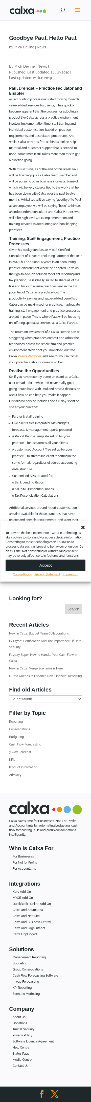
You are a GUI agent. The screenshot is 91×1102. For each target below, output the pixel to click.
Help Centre (21, 1047)
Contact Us (20, 1066)
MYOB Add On (23, 898)
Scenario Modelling (26, 994)
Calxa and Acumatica (28, 910)
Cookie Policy (22, 574)
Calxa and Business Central (32, 922)
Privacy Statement (47, 574)
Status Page (21, 1053)
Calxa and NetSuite (26, 916)
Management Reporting (29, 957)
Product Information (23, 767)
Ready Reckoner (29, 356)
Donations (20, 1023)
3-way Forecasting (26, 981)
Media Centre (22, 1059)
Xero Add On (22, 891)
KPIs (12, 759)
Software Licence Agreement (33, 1041)
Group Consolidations (28, 969)
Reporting (16, 721)
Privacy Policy (22, 1035)
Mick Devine (24, 47)
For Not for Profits (25, 862)
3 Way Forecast (20, 752)
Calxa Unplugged (25, 934)
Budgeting (16, 737)
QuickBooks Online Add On (32, 904)
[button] (82, 527)
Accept (45, 565)
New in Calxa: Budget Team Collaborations (39, 633)
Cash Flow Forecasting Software (35, 975)
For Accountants (24, 868)
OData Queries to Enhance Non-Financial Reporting (45, 676)
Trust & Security (24, 1029)
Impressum (70, 574)
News (41, 47)
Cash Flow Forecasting (25, 744)
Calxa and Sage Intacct (29, 928)
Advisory (15, 775)
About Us (19, 1017)
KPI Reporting (22, 987)
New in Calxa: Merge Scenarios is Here (36, 668)
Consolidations (19, 729)
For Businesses (23, 856)
